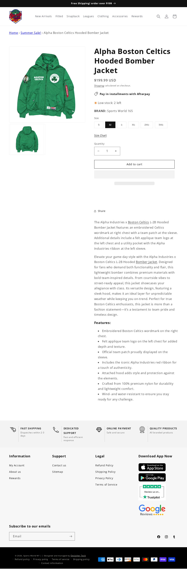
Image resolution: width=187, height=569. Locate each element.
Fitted (59, 16)
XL (135, 125)
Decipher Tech (78, 555)
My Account (16, 465)
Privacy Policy (104, 478)
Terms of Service (106, 484)
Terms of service (60, 559)
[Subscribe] (71, 536)
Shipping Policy (105, 471)
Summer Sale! (31, 33)
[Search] (158, 16)
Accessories (120, 16)
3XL (163, 125)
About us (15, 471)
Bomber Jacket (146, 262)
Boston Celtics (138, 222)
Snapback (73, 16)
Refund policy (22, 559)
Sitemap (57, 471)
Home (13, 33)
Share (102, 211)
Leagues (88, 16)
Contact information (52, 563)
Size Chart (100, 135)
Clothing (103, 16)
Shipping (99, 85)
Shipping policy (81, 559)
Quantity (99, 143)
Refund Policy (104, 465)
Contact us (59, 465)
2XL (148, 125)
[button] (134, 174)
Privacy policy (40, 559)
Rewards (14, 478)
